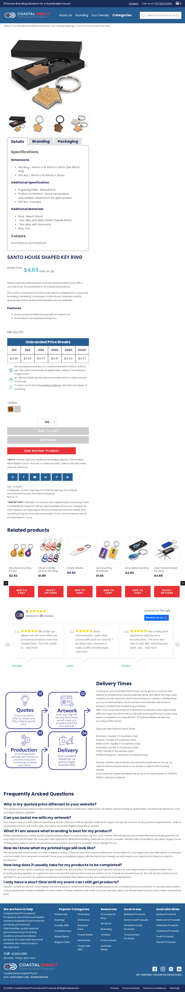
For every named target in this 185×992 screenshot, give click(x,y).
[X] (13, 477)
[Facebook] (24, 477)
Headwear (84, 940)
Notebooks (61, 914)
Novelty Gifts (62, 925)
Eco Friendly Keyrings (63, 25)
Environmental (131, 988)
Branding (82, 15)
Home (7, 25)
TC (16, 497)
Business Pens (83, 927)
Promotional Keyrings (43, 493)
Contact (133, 3)
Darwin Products (165, 942)
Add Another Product (41, 451)
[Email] (35, 477)
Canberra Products (167, 931)
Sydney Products (166, 914)
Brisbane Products (134, 914)
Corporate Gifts (84, 947)
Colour (12, 402)
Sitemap (175, 988)
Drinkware (84, 920)
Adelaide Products (167, 925)
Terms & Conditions (154, 988)
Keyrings (60, 920)
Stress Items (62, 936)
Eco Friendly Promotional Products (31, 25)
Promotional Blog (108, 916)
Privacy (115, 988)
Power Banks (85, 934)
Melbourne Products (168, 920)
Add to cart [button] (80, 591)
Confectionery (63, 931)
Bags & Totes (62, 942)
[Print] (68, 477)
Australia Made (106, 947)
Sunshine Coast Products (133, 927)
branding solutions (50, 385)
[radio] (10, 409)
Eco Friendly (100, 15)
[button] (178, 3)
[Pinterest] (57, 477)
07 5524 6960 (19, 953)
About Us (65, 15)
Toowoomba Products (131, 936)
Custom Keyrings (30, 490)
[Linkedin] (46, 477)
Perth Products (164, 936)
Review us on (154, 617)
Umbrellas (84, 914)
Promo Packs (108, 940)
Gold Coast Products (136, 920)
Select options (167, 591)
